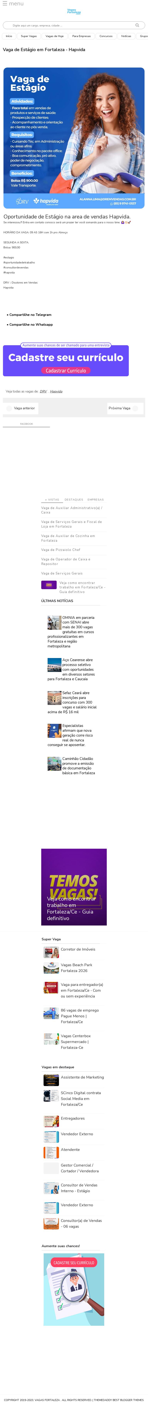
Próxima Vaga (119, 408)
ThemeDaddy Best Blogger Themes (119, 1400)
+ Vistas (52, 500)
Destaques (74, 500)
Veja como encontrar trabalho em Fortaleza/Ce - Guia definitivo (83, 587)
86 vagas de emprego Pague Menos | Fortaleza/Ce (80, 1016)
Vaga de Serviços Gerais (62, 573)
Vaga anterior (24, 408)
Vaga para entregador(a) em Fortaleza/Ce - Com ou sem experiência (82, 990)
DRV (43, 391)
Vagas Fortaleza (48, 1400)
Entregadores (73, 1118)
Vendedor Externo (77, 1134)
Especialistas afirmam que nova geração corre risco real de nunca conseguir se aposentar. (70, 735)
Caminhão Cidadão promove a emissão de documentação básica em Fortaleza (78, 766)
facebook (26, 424)
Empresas (96, 500)
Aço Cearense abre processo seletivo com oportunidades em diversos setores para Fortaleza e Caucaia (71, 669)
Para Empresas (81, 36)
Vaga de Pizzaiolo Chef (61, 550)
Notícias (126, 36)
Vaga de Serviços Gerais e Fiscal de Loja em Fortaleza (71, 524)
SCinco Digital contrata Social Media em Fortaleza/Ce (81, 1098)
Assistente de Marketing (82, 1077)
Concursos (106, 36)
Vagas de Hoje (55, 36)
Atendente (70, 1149)
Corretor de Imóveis (78, 949)
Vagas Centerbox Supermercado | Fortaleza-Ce (76, 1041)
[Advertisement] (74, 464)
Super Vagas (29, 36)
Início (9, 36)
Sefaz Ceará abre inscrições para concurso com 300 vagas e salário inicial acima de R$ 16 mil (72, 702)
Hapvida (56, 391)
